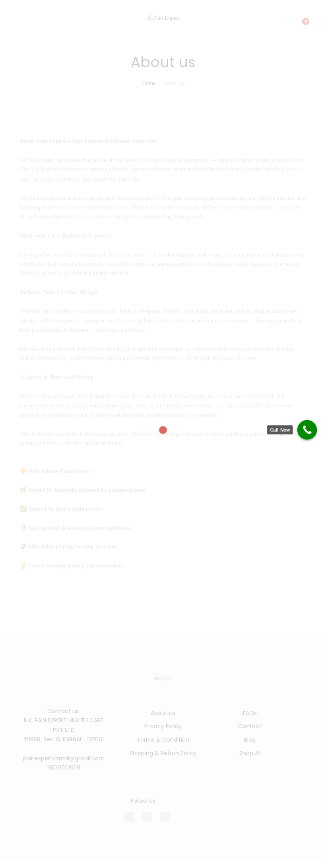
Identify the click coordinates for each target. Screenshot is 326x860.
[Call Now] (307, 430)
